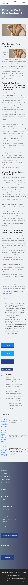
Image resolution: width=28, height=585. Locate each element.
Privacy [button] (24, 572)
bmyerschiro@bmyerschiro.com (12, 526)
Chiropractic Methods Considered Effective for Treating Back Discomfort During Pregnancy (18, 451)
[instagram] (9, 548)
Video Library (6, 509)
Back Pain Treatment (6, 476)
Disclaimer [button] (18, 572)
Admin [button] (20, 575)
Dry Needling (4, 489)
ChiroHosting (20, 581)
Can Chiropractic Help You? (9, 503)
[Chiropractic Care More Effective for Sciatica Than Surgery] (4, 436)
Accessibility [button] (5, 572)
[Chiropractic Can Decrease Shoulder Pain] (4, 422)
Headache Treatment (6, 486)
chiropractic (10, 165)
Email (8, 362)
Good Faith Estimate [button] (12, 575)
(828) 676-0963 (6, 523)
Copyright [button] (11, 572)
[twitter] (13, 548)
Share (8, 345)
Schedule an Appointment (9, 535)
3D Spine (5, 499)
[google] (1, 548)
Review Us (7, 557)
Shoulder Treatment (6, 479)
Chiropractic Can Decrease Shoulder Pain (16, 421)
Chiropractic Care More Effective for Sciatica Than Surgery (18, 435)
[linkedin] (17, 548)
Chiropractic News (7, 506)
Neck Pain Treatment (6, 483)
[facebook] (5, 548)
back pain (10, 293)
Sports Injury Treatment (7, 473)
